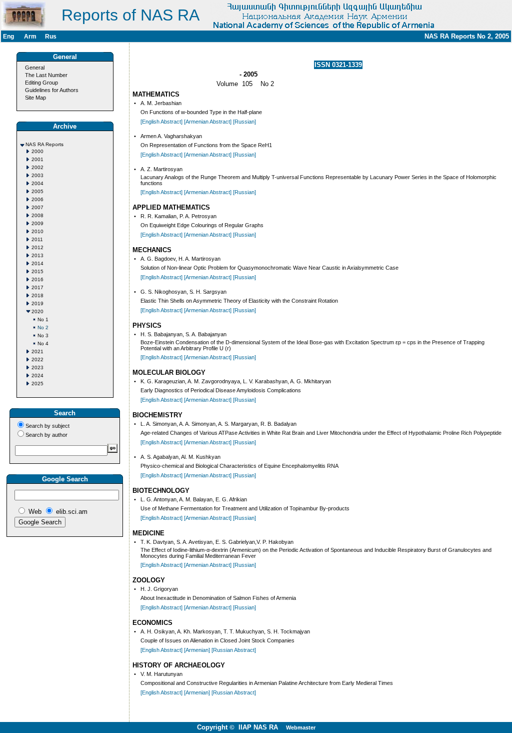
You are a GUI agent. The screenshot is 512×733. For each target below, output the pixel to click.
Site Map (35, 98)
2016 (38, 279)
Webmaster (301, 727)
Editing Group (41, 83)
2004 (38, 183)
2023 (38, 367)
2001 (38, 159)
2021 (38, 351)
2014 (38, 263)
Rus (50, 36)
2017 (38, 287)
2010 (38, 231)
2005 (38, 191)
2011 (37, 239)
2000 (38, 151)
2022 (38, 359)
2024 (38, 375)
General (34, 68)
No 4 (43, 343)
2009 (38, 223)
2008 (38, 215)
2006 (38, 199)
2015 (38, 271)
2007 (38, 207)
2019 (38, 303)
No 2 (43, 327)
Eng (8, 36)
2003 (38, 175)
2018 (38, 295)
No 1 (43, 319)
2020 (38, 311)
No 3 (43, 335)
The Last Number (46, 75)
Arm (30, 36)
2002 (38, 167)
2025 (38, 383)
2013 (38, 255)
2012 (38, 247)
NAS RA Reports (45, 144)
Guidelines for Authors (51, 90)
